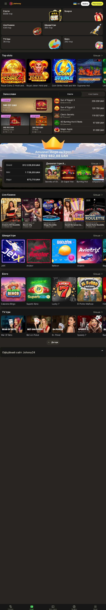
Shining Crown (8, 130)
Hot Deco (6, 108)
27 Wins (35, 130)
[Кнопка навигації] (5, 3)
